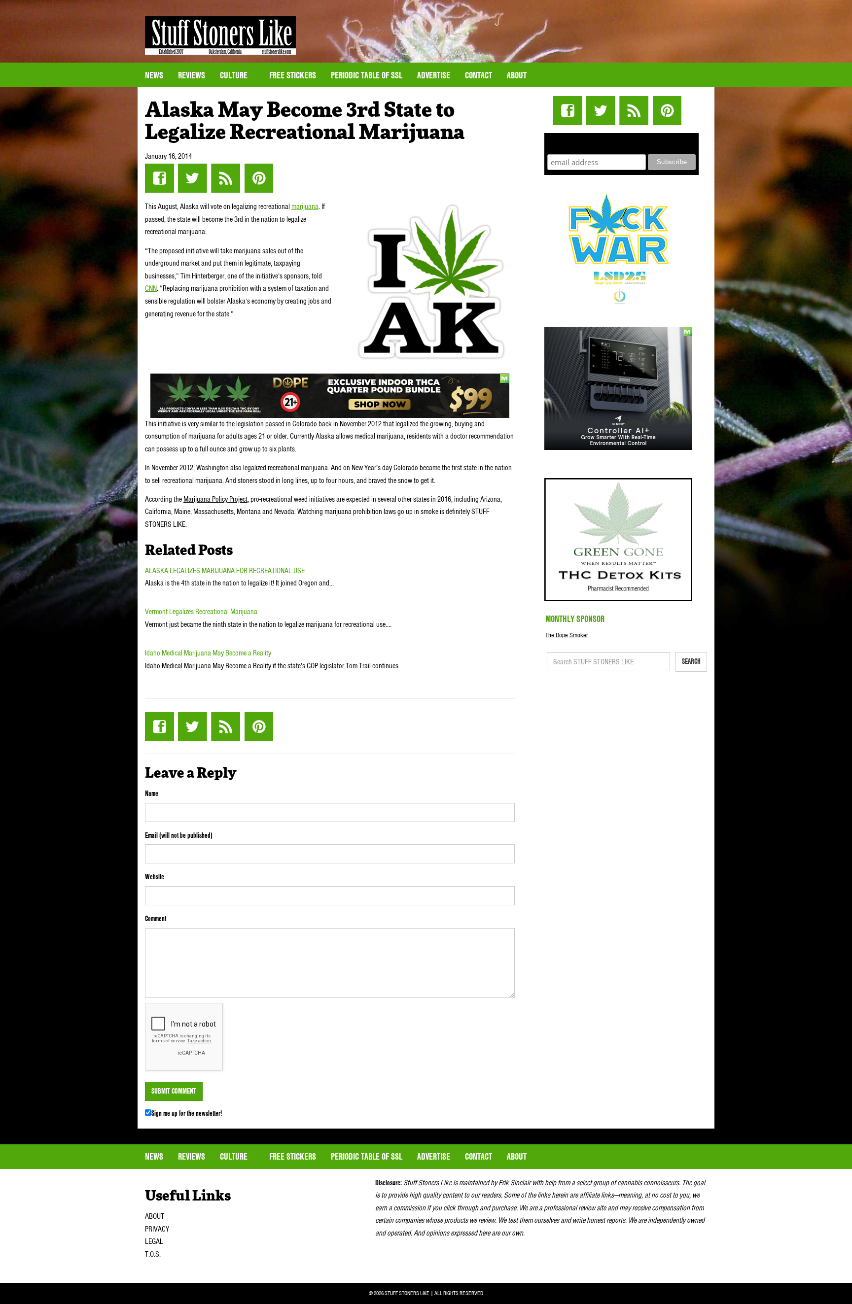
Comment (155, 919)
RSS (225, 178)
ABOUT (154, 1216)
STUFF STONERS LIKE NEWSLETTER (621, 142)
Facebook (159, 178)
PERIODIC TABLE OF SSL (366, 75)
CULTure (234, 75)
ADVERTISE (433, 75)
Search (691, 661)
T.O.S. (153, 1254)
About (517, 75)
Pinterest (258, 178)
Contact (478, 75)
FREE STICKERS (292, 75)
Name (151, 793)
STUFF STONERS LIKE (220, 35)
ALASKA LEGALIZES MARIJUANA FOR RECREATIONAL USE (225, 571)
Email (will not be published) (179, 835)
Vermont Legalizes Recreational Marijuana (201, 612)
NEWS (154, 75)
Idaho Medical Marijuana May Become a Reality (208, 653)
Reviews (191, 75)
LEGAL (154, 1241)
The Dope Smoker (566, 635)
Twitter (192, 178)
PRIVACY (157, 1229)
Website (154, 877)
